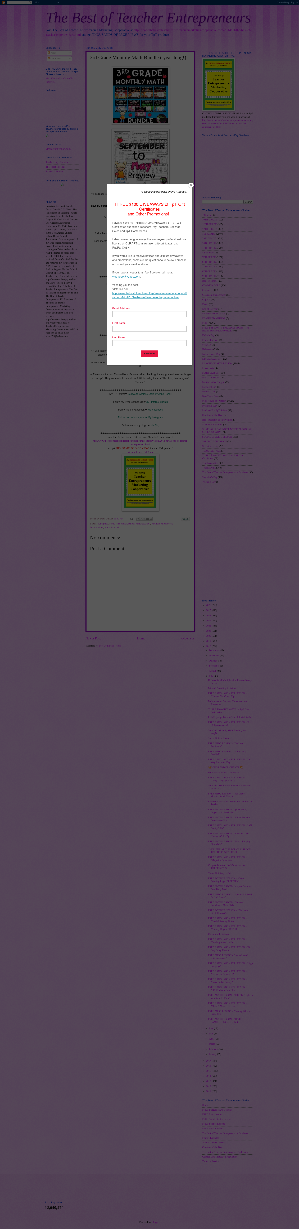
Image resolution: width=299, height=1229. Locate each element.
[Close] (191, 185)
